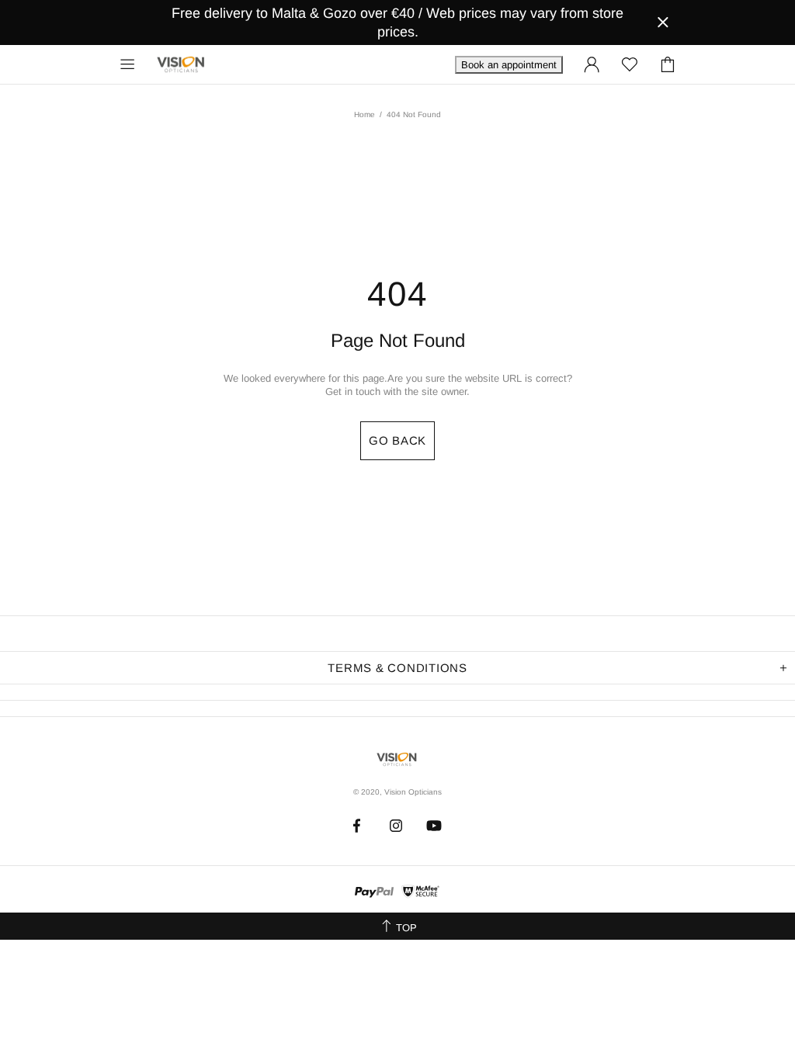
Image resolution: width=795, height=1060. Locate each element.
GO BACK (397, 440)
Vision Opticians (181, 64)
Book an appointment (509, 65)
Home (364, 114)
